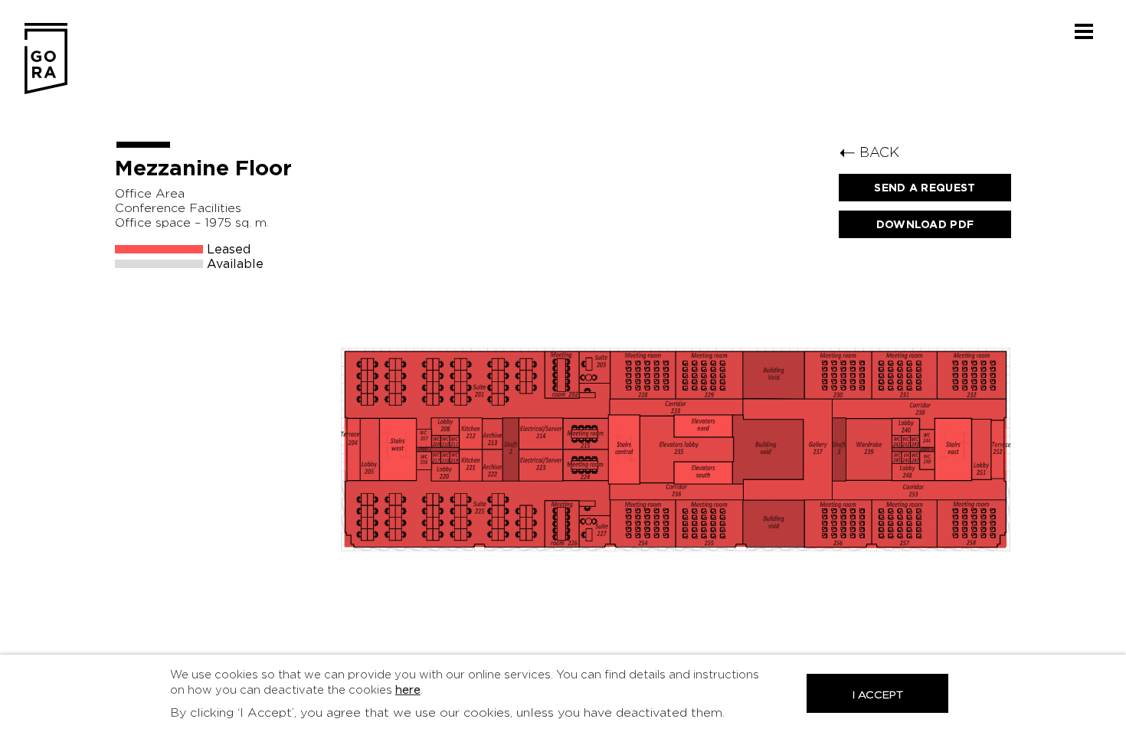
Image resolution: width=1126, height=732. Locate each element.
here (408, 690)
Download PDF (925, 224)
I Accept (878, 694)
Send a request (924, 187)
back (869, 152)
